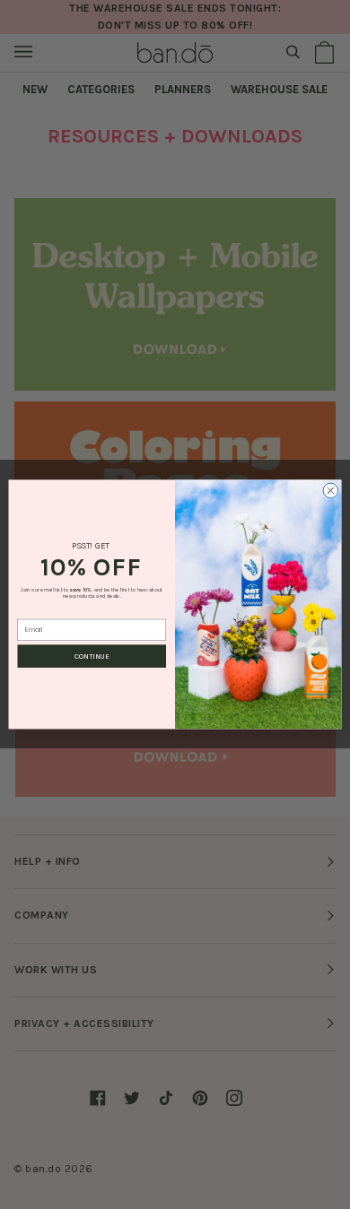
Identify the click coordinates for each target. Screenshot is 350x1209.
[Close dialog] (330, 490)
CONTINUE (91, 656)
